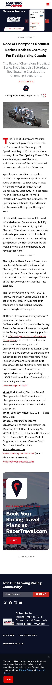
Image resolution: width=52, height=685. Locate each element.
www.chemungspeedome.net (19, 453)
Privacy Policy (25, 670)
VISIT (13, 540)
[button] (47, 21)
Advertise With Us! (13, 643)
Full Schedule (14, 29)
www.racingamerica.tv (15, 385)
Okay (8, 679)
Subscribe (8, 635)
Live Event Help (28, 635)
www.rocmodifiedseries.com (18, 462)
